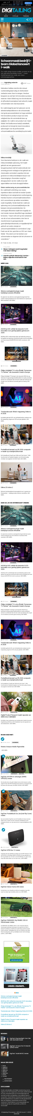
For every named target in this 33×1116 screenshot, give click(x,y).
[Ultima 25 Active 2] (16, 472)
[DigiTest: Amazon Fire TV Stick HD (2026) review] (4, 1046)
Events (4, 1074)
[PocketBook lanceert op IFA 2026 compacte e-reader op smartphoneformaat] (16, 434)
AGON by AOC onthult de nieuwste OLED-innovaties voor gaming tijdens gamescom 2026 (15, 331)
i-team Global (7, 243)
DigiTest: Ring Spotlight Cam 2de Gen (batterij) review (20, 1039)
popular (15, 16)
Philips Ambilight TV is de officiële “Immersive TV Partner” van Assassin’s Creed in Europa (16, 371)
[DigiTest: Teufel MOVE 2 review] (4, 1053)
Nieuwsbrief (8, 1079)
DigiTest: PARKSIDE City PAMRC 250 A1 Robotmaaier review (14, 921)
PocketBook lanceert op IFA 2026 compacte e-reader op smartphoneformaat (15, 450)
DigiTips (21, 774)
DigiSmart (5, 1073)
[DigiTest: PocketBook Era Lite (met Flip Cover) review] (16, 800)
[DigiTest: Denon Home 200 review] (16, 873)
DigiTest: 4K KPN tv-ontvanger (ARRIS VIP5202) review (13, 777)
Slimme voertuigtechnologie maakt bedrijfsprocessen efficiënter (12, 292)
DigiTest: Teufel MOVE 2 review (19, 1053)
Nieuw (6, 16)
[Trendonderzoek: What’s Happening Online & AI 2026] (16, 396)
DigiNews (13, 286)
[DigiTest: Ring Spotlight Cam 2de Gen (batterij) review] (4, 1038)
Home (4, 1065)
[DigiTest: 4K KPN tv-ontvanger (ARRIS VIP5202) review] (16, 764)
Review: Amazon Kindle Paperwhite (12, 747)
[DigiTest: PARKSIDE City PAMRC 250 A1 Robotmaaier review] (16, 907)
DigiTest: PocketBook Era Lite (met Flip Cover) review (16, 814)
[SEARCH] (30, 20)
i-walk (15, 243)
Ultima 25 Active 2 (7, 487)
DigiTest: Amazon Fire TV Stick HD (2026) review (20, 1046)
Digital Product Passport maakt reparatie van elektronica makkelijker (16, 716)
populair (3, 756)
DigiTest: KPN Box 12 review (10, 850)
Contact (5, 1076)
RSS (17, 993)
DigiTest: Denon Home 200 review (12, 887)
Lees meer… (12, 300)
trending (26, 16)
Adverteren (8, 1081)
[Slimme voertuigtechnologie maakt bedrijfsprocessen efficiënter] (16, 276)
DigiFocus (14, 712)
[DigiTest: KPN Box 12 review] (16, 838)
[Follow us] (27, 20)
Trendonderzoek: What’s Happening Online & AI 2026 (16, 412)
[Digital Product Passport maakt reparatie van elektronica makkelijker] (16, 702)
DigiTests (14, 774)
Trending (2, 739)
